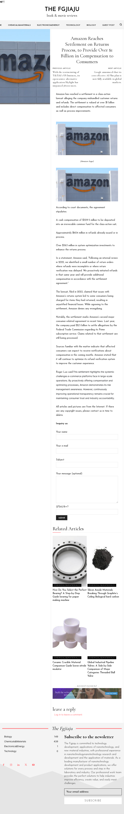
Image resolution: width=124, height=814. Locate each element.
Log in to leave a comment (68, 714)
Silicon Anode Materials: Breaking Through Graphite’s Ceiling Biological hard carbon (103, 593)
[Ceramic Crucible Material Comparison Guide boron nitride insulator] (70, 633)
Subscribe (93, 800)
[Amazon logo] (87, 138)
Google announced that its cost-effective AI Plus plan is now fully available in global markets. (106, 77)
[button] (121, 24)
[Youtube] (33, 765)
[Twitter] (26, 765)
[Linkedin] (18, 765)
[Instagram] (11, 765)
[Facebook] (3, 765)
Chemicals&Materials (67, 585)
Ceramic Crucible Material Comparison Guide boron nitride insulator (69, 665)
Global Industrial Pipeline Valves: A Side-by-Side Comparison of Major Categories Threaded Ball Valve (101, 669)
